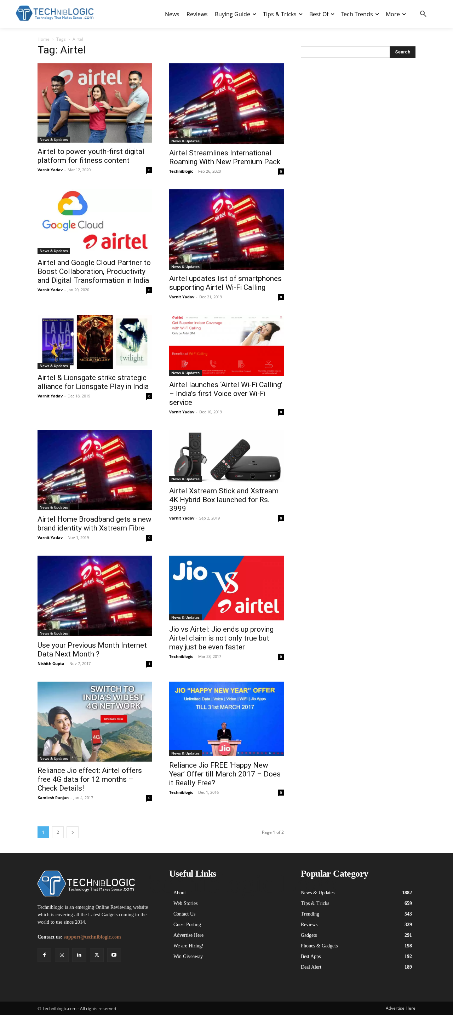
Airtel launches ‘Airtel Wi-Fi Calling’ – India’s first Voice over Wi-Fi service (225, 393)
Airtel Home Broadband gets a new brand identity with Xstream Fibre (94, 523)
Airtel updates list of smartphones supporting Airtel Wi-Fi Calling (225, 283)
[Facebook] (44, 955)
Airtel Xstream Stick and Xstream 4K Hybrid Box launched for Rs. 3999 (224, 500)
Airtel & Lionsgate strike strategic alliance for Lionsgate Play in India (93, 382)
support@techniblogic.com (92, 937)
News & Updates (54, 139)
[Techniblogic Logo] (54, 13)
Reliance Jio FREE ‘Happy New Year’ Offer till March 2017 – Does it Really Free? (225, 774)
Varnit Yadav (50, 169)
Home (44, 39)
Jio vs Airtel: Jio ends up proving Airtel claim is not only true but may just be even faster (221, 638)
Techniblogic (181, 171)
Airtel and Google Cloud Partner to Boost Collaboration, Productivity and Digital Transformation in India (94, 271)
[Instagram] (62, 955)
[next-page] (73, 832)
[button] (423, 14)
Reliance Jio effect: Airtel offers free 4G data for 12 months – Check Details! (90, 779)
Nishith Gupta (51, 663)
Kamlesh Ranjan (53, 797)
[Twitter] (97, 955)
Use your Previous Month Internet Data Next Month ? (92, 649)
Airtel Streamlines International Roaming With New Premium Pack (224, 157)
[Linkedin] (79, 955)
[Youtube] (114, 955)
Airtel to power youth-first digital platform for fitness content (91, 156)
